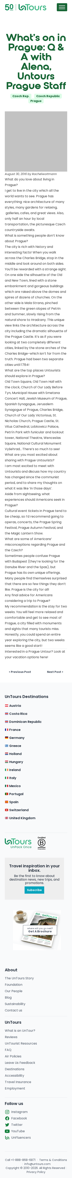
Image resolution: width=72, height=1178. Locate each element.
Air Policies (13, 1056)
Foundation (13, 984)
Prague (36, 101)
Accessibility (14, 1075)
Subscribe (34, 890)
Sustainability (15, 1004)
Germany (16, 737)
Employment (15, 1088)
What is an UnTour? (20, 1030)
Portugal (15, 794)
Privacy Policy (36, 1172)
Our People (13, 991)
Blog (8, 997)
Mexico (14, 786)
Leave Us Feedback (20, 1062)
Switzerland (18, 810)
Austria (14, 705)
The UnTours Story (19, 978)
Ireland (14, 770)
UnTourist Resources (21, 1043)
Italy (12, 778)
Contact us (13, 1010)
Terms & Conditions (53, 1160)
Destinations (14, 1069)
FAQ (8, 1050)
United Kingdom (21, 818)
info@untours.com (37, 1164)
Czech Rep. (20, 96)
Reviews (11, 1037)
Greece (14, 746)
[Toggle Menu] (62, 7)
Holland (15, 754)
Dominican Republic (25, 721)
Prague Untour (39, 651)
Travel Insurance (18, 1082)
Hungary (15, 762)
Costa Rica (17, 713)
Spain (13, 802)
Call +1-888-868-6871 (20, 1160)
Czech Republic (48, 96)
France (14, 729)
